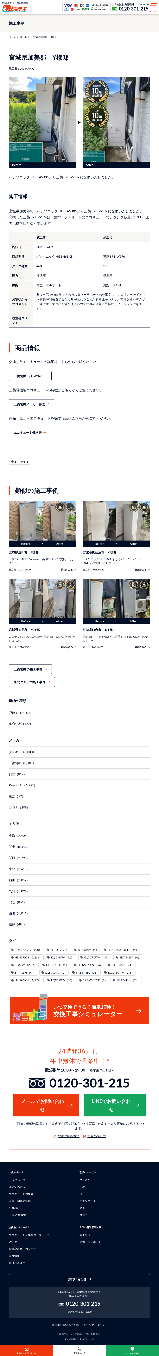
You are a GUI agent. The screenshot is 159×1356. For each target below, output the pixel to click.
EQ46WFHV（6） (26, 965)
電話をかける (79, 1353)
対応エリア (15, 1242)
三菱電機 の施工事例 (28, 669)
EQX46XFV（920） (63, 957)
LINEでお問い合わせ (111, 1105)
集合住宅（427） (21, 724)
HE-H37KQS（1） (57, 965)
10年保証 (14, 1207)
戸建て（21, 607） (21, 712)
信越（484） (18, 924)
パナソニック (88, 1201)
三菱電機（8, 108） (22, 763)
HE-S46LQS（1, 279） (28, 980)
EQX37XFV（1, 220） (28, 949)
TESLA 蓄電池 (17, 1214)
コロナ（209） (19, 807)
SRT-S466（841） (123, 965)
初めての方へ (17, 1187)
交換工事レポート (90, 1242)
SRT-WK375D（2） (95, 980)
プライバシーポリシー (95, 1325)
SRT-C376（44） (25, 972)
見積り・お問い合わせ (26, 1353)
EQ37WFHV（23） (128, 980)
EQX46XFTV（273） (121, 972)
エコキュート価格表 (28, 432)
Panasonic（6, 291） (23, 785)
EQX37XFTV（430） (97, 957)
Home (12, 37)
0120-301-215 (134, 8)
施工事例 (24, 37)
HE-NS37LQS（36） (90, 965)
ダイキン (85, 1180)
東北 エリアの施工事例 (29, 682)
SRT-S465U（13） (87, 972)
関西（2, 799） (19, 858)
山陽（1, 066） (19, 913)
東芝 (82, 1207)
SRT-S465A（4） (130, 957)
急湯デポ (15, 7)
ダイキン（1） (60, 949)
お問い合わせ (77, 1279)
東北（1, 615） (19, 869)
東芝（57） (17, 796)
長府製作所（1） (88, 949)
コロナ (84, 1214)
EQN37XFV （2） (56, 972)
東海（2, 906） (19, 835)
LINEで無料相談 (132, 1353)
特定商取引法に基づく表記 (66, 1325)
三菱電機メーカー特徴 (29, 404)
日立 (82, 1194)
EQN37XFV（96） (62, 980)
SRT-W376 (21, 461)
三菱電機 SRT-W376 (28, 376)
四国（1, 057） (19, 880)
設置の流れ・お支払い (22, 1248)
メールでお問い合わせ (42, 1105)
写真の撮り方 (96, 1136)
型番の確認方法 (69, 1136)
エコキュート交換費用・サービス (29, 1235)
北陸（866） (18, 902)
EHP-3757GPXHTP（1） (123, 949)
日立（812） (18, 774)
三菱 (82, 1187)
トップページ (17, 1180)
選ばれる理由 (17, 1262)
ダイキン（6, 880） (22, 752)
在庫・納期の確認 (20, 1201)
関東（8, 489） (19, 846)
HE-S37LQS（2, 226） (28, 957)
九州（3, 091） (19, 891)
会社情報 (14, 1255)
